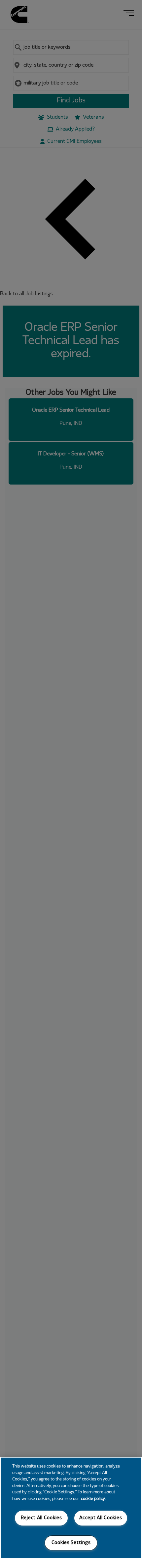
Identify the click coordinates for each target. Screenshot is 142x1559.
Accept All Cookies (100, 1518)
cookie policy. (93, 1499)
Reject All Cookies (41, 1518)
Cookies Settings (71, 1542)
